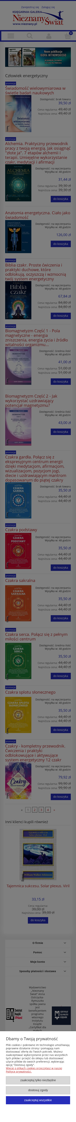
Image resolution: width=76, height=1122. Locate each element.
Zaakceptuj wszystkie (38, 1100)
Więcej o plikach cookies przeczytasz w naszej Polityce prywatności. (34, 1069)
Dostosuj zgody (38, 1090)
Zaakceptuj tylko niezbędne (38, 1080)
